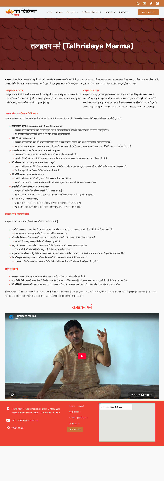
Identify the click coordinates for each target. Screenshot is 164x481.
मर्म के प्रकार (70, 12)
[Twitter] (151, 3)
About (59, 12)
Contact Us (124, 12)
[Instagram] (157, 3)
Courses (109, 12)
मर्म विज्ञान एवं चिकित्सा (90, 12)
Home (49, 12)
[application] (76, 12)
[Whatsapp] (138, 3)
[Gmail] (144, 3)
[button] (148, 12)
